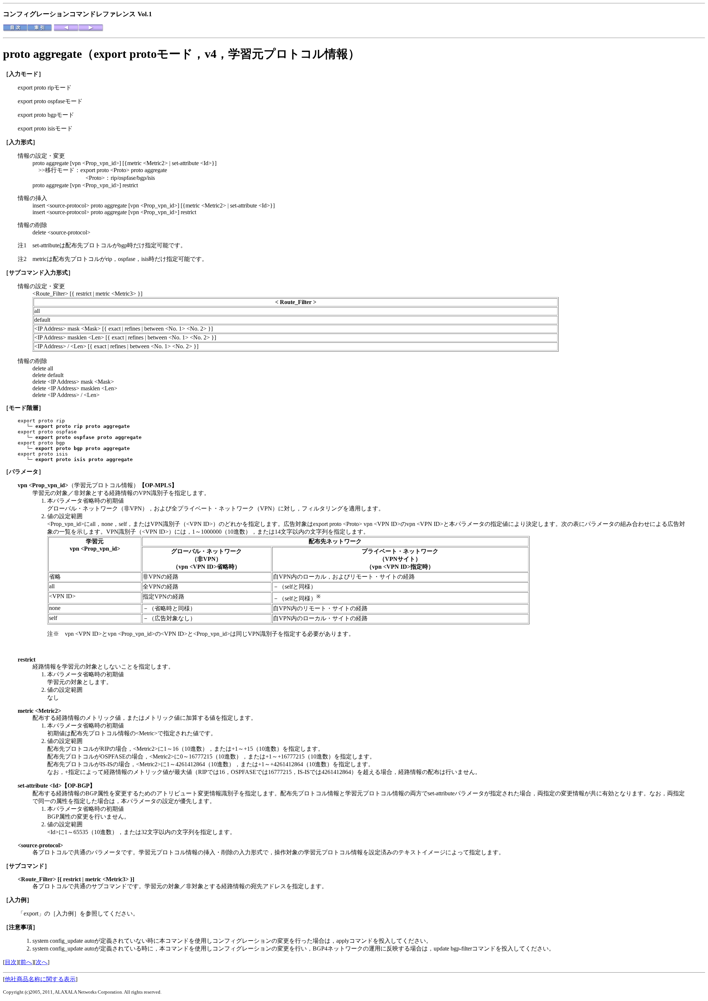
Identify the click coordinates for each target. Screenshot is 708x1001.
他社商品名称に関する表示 (40, 979)
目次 (11, 962)
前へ (26, 962)
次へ (42, 962)
